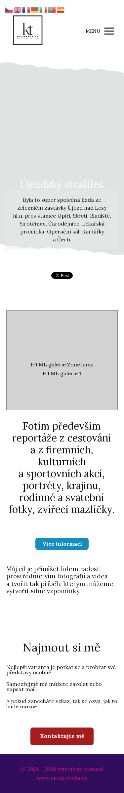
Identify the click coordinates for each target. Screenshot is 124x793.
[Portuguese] (52, 9)
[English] (18, 9)
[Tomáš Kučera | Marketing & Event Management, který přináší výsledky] (27, 31)
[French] (26, 9)
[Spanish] (61, 9)
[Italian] (43, 9)
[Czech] (9, 9)
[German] (35, 9)
